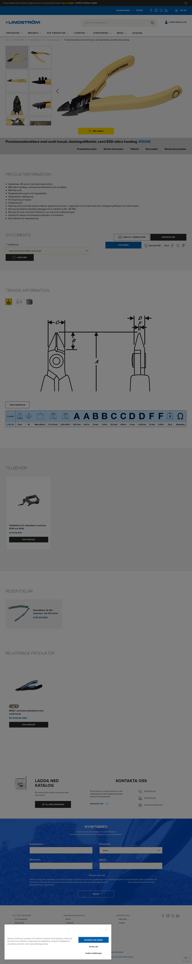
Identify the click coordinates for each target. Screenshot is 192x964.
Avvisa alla (93, 946)
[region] (57, 941)
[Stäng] (106, 930)
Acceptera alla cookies (93, 940)
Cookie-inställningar (93, 953)
